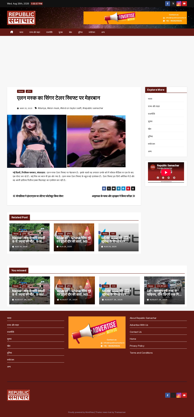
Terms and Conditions (141, 352)
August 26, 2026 (24, 300)
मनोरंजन (92, 32)
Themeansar (120, 412)
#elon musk (53, 108)
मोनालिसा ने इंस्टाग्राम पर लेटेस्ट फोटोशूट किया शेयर (39, 196)
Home (133, 338)
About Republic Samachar (143, 318)
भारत (21, 32)
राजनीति (49, 32)
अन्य (103, 32)
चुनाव (61, 32)
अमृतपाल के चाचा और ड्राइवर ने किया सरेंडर (112, 196)
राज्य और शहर (34, 32)
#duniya (42, 108)
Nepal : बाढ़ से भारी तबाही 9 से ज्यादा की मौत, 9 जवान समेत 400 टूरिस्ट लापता (29, 241)
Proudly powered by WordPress (81, 412)
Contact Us (136, 331)
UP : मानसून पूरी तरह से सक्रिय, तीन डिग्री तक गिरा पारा (164, 294)
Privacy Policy (137, 345)
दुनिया (80, 32)
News (20, 91)
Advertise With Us (139, 325)
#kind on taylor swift (70, 108)
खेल (70, 32)
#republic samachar (93, 108)
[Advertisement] (97, 57)
